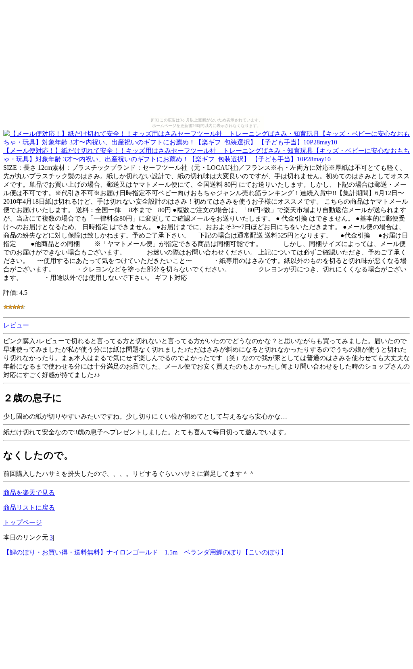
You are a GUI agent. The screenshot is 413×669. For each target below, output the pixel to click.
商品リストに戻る (29, 507)
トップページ (22, 522)
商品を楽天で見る (29, 492)
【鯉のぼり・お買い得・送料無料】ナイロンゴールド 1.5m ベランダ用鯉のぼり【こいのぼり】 (145, 552)
